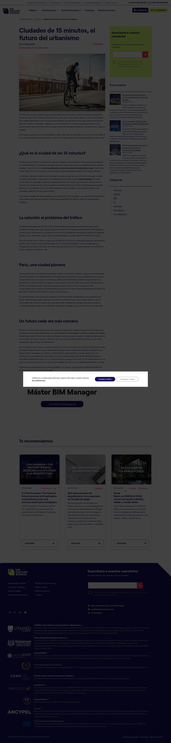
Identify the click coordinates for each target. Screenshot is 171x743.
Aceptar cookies (105, 379)
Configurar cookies (127, 379)
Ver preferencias (38, 380)
